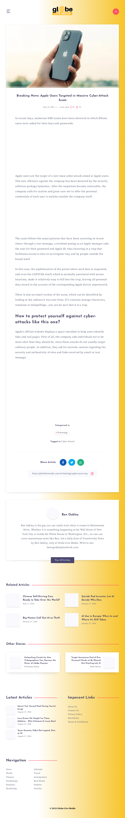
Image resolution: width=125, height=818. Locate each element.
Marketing (11, 788)
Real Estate (39, 781)
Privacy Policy (75, 714)
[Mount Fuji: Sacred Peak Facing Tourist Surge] (10, 710)
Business (10, 784)
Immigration (40, 777)
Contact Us (73, 710)
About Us (72, 706)
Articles (38, 788)
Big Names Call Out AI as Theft (41, 618)
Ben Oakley (70, 514)
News (9, 769)
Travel (37, 773)
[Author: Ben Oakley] (52, 513)
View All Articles (62, 560)
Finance (10, 777)
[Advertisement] (62, 151)
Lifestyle (38, 769)
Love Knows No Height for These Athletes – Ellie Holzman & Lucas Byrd (36, 719)
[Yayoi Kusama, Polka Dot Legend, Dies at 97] (10, 734)
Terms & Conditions (78, 722)
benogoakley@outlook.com (62, 547)
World (9, 773)
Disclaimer (73, 718)
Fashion (38, 784)
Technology (62, 433)
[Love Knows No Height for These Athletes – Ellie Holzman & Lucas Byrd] (10, 722)
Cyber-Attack (68, 441)
